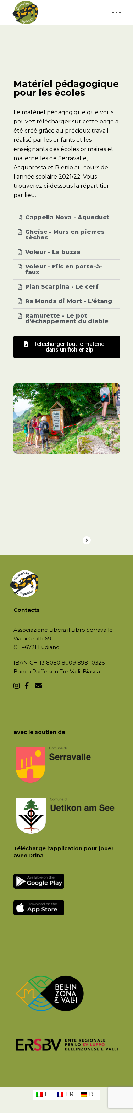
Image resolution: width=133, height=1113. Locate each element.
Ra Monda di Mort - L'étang (68, 301)
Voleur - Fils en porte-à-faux (63, 269)
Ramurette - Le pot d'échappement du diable (67, 318)
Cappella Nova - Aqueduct (67, 217)
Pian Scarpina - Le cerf (62, 286)
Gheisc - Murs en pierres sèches (65, 234)
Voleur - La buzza (53, 252)
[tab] (66, 217)
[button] (66, 347)
